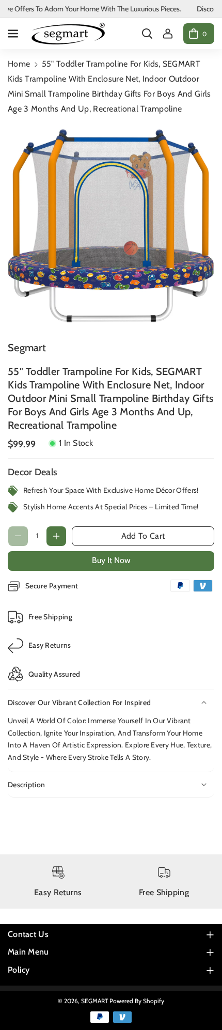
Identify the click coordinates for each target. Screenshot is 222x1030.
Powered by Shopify (136, 1001)
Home (19, 64)
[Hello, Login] (167, 33)
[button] (14, 33)
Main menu (28, 952)
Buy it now (111, 560)
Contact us (28, 934)
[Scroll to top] (200, 997)
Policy (19, 970)
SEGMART (94, 1001)
